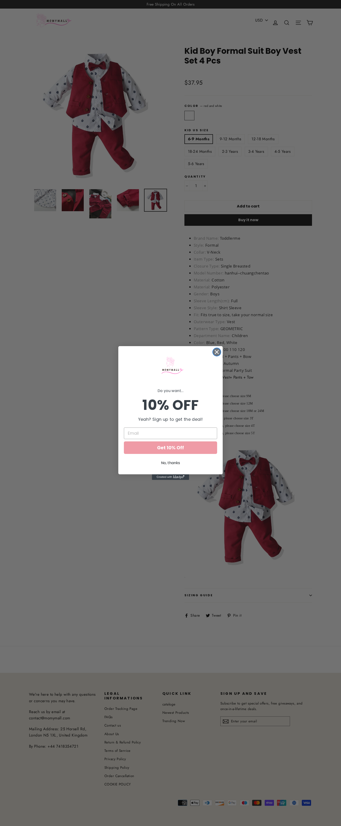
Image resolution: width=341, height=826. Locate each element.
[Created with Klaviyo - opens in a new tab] (170, 477)
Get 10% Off (170, 447)
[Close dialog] (217, 352)
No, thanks (170, 463)
